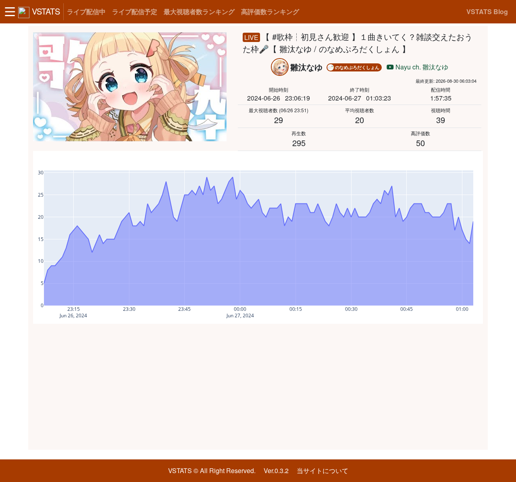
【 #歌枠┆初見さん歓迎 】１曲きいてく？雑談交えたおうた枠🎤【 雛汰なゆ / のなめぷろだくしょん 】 (357, 42)
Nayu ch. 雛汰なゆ (421, 66)
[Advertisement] (258, 386)
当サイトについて (322, 470)
